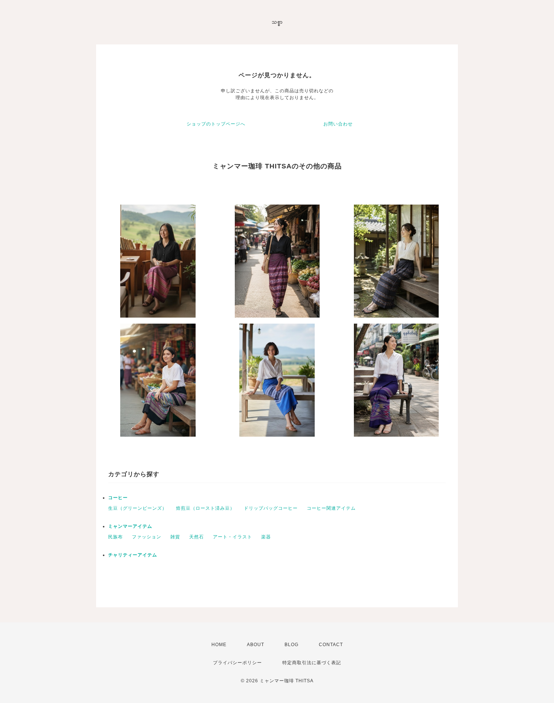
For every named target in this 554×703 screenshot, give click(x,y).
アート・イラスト (232, 536)
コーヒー (118, 497)
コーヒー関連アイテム (331, 508)
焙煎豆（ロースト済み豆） (205, 508)
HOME (218, 644)
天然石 (196, 536)
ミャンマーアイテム (130, 526)
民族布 (115, 536)
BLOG (291, 644)
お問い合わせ (338, 124)
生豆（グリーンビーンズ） (137, 508)
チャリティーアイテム (132, 555)
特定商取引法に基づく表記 (311, 662)
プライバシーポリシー (237, 662)
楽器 (266, 536)
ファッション (146, 536)
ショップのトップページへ (216, 124)
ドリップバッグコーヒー (271, 508)
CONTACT (331, 644)
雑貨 (175, 536)
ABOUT (255, 644)
